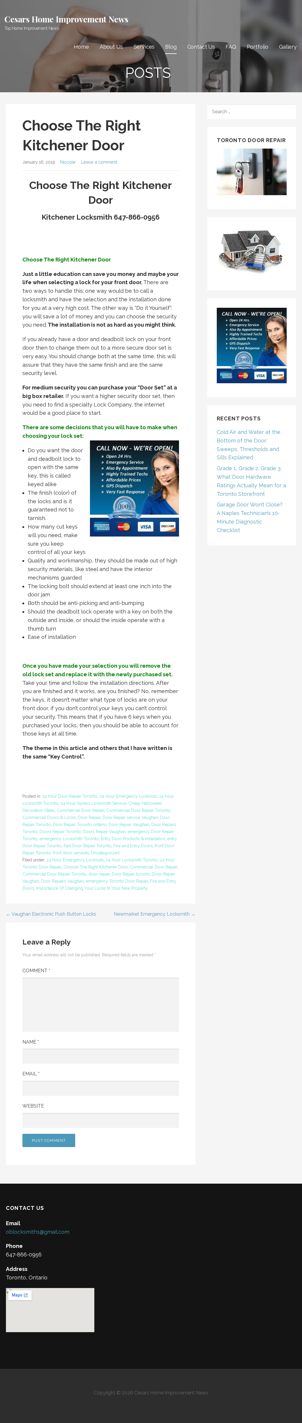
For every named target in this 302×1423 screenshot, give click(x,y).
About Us (111, 47)
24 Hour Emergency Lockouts (128, 796)
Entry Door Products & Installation (133, 838)
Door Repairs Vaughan (62, 881)
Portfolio (258, 47)
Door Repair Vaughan (129, 824)
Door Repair (89, 817)
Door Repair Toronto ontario (79, 824)
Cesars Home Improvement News (66, 19)
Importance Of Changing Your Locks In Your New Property (92, 888)
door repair (99, 874)
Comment (36, 970)
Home (81, 47)
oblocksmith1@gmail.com (37, 1232)
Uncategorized (105, 852)
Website (33, 1106)
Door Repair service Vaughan (130, 817)
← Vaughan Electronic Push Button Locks (51, 914)
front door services (71, 852)
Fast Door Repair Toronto (87, 845)
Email (31, 1074)
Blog (170, 47)
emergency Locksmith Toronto (69, 838)
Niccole (68, 161)
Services (144, 47)
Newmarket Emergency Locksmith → (155, 914)
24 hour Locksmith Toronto (132, 860)
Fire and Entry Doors (133, 845)
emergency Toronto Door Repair (117, 881)
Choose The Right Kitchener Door (95, 867)
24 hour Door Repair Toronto (69, 796)
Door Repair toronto (131, 874)
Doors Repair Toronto (60, 831)
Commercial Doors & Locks (49, 817)
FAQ (231, 47)
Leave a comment (99, 161)
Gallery (288, 47)
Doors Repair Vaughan (104, 831)
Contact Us (201, 47)
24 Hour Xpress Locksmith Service (93, 803)
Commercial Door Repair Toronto (138, 810)
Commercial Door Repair (80, 810)
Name (30, 1042)
